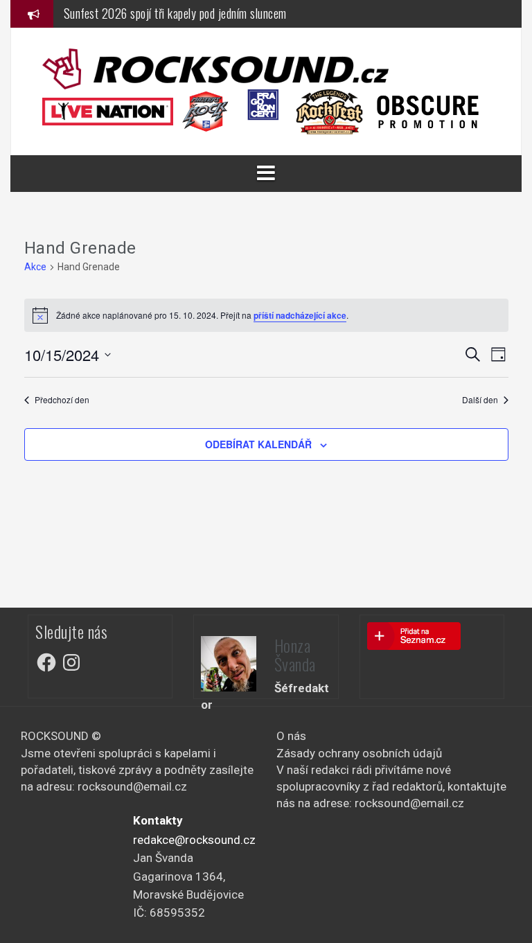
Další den (480, 399)
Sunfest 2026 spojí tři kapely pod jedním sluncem (175, 13)
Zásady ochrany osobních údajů (359, 753)
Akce (35, 266)
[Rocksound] (215, 68)
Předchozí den (62, 399)
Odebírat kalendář (258, 444)
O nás (291, 736)
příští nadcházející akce (300, 315)
